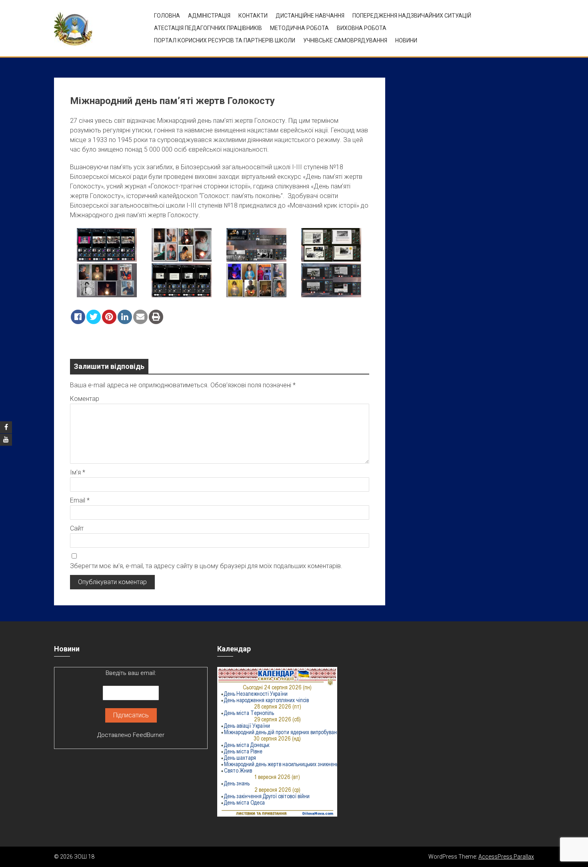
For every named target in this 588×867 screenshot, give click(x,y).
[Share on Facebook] (78, 317)
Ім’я (77, 472)
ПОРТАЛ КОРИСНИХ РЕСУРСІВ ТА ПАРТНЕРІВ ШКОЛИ (224, 40)
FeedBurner (148, 735)
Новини (406, 40)
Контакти (253, 15)
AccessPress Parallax (506, 856)
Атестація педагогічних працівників (208, 28)
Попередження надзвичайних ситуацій (411, 15)
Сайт (77, 528)
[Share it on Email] (140, 317)
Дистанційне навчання (310, 15)
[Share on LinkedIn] (125, 317)
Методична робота (299, 28)
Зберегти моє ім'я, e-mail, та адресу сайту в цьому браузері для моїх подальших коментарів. (206, 566)
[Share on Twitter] (93, 317)
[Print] (156, 317)
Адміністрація (209, 15)
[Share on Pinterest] (109, 317)
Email (80, 500)
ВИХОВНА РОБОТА (361, 28)
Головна (167, 15)
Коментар (84, 398)
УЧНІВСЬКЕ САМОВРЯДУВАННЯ (345, 40)
